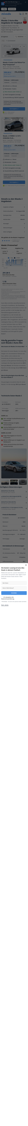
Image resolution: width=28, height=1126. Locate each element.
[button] (26, 565)
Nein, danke (4, 605)
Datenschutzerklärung (7, 599)
